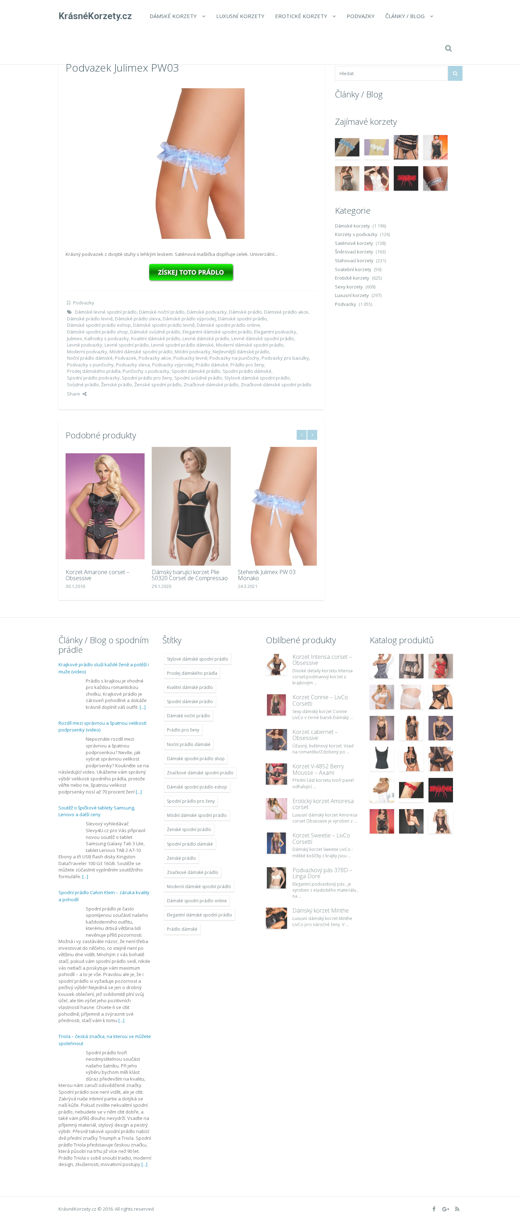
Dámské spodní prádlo (242, 318)
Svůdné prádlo (83, 384)
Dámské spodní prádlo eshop (99, 325)
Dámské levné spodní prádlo (106, 312)
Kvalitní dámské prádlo (155, 338)
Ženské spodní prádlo (157, 384)
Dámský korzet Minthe (320, 910)
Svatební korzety (353, 269)
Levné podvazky (84, 345)
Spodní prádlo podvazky (93, 378)
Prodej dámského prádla (94, 371)
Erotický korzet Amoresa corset (323, 804)
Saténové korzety (354, 243)
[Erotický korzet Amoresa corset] (276, 808)
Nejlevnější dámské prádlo (241, 351)
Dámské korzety (173, 15)
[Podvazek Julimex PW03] (191, 163)
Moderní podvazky (87, 351)
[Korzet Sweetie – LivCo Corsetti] (276, 843)
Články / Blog (405, 15)
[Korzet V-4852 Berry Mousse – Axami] (276, 774)
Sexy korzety (349, 287)
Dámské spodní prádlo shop (97, 332)
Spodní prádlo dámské (247, 371)
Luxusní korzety (240, 15)
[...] (143, 707)
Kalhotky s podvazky (106, 338)
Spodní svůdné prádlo (198, 378)
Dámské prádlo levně (90, 318)
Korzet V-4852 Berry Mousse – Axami (318, 769)
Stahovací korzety (354, 260)
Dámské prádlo (245, 312)
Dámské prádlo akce (286, 312)
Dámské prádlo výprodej (189, 318)
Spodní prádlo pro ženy (147, 378)
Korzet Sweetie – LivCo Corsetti (321, 838)
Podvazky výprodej (173, 364)
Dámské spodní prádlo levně (164, 325)
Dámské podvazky (207, 312)
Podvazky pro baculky (285, 358)
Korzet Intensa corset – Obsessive (322, 660)
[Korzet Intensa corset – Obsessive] (276, 664)
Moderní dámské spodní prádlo (250, 345)
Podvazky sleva (133, 364)
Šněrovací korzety (354, 251)
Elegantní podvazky (275, 332)
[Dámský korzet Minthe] (276, 918)
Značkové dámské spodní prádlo (276, 384)
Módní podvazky (193, 351)
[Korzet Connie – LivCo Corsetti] (276, 705)
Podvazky (361, 15)
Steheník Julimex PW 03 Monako (267, 575)
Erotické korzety (301, 15)
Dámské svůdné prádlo (155, 332)
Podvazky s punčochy (90, 364)
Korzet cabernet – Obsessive (315, 735)
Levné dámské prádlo (206, 338)
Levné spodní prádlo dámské (182, 345)
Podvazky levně (190, 358)
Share (73, 394)
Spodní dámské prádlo (196, 371)
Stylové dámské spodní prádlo (257, 378)
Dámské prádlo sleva (138, 318)
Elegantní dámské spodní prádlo (217, 332)
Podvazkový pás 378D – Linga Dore (322, 873)
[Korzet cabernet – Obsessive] (276, 739)
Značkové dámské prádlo (211, 384)
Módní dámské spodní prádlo (141, 351)
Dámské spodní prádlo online (228, 325)
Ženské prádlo (116, 384)
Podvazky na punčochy (234, 358)
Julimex (74, 338)
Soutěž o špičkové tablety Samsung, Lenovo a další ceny (96, 811)
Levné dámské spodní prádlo (262, 338)
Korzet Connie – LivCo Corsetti (320, 700)
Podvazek (125, 358)
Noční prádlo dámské (90, 358)
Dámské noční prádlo (162, 312)
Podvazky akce (155, 358)
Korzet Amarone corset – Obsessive (97, 575)
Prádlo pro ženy (247, 364)
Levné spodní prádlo (127, 345)
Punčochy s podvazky (146, 371)
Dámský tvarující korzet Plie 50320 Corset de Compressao (190, 575)
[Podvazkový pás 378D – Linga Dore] (276, 877)
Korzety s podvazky (356, 234)
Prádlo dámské (212, 364)
